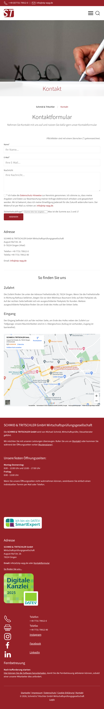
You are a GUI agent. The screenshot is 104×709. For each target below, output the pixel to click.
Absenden (13, 216)
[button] (90, 13)
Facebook (35, 644)
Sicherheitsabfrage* (14, 211)
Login (52, 699)
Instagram (35, 635)
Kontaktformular (42, 563)
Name (7, 144)
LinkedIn (35, 652)
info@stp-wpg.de (45, 205)
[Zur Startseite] (9, 13)
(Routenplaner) (45, 444)
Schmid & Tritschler (45, 106)
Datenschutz (50, 692)
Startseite (25, 692)
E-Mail (7, 157)
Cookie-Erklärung (66, 692)
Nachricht (8, 170)
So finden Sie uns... (13, 569)
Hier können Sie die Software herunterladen (25, 673)
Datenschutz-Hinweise (31, 195)
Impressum (37, 692)
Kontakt (76, 441)
